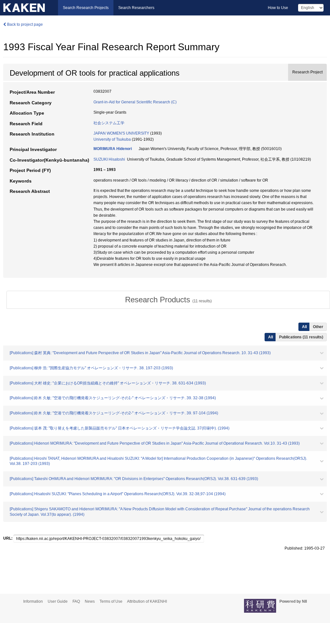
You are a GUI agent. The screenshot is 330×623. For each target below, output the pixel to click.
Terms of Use (111, 601)
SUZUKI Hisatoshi (109, 159)
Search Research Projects (86, 7)
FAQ (76, 601)
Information (33, 601)
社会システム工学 (108, 123)
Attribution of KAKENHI (147, 601)
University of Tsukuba (112, 139)
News (90, 601)
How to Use (278, 7)
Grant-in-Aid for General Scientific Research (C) (135, 102)
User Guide (58, 601)
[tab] (168, 300)
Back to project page (24, 24)
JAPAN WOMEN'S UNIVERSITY (121, 133)
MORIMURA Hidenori (112, 148)
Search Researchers (136, 7)
